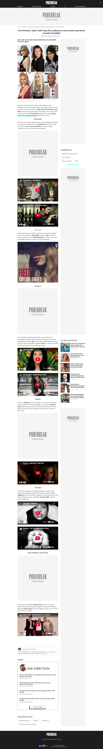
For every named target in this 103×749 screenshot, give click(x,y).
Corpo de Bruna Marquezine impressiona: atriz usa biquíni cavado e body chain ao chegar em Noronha (77, 387)
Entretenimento (24, 720)
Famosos (20, 6)
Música (53, 6)
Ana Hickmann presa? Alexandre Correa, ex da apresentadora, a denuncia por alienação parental (77, 357)
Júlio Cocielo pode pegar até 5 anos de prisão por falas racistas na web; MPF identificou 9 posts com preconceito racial (77, 398)
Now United (66, 157)
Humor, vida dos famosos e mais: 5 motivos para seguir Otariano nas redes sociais (77, 346)
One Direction (23, 27)
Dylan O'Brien (67, 161)
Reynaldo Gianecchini (69, 154)
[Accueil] (51, 2)
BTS (76, 161)
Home (19, 27)
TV (65, 6)
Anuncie (59, 739)
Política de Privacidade (46, 739)
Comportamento (80, 6)
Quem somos (54, 739)
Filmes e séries (36, 6)
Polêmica (45, 720)
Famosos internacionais (27, 724)
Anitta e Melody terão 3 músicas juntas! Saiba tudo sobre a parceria (76, 365)
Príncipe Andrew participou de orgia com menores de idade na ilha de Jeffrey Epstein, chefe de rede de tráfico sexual (77, 377)
